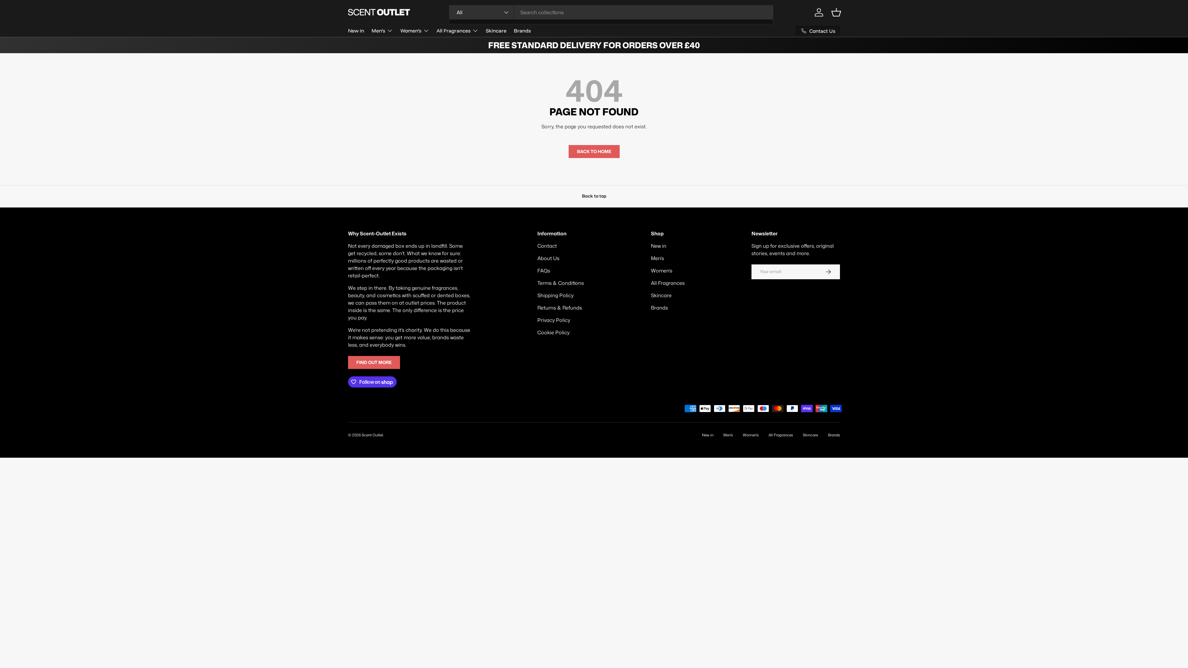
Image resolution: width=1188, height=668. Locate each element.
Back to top (594, 196)
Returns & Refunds (559, 307)
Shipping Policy (555, 295)
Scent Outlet (372, 435)
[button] (836, 12)
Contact (547, 245)
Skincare (496, 31)
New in (356, 31)
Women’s (410, 31)
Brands (522, 31)
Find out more (374, 362)
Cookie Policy (553, 332)
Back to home (594, 151)
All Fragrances (454, 31)
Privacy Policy (553, 320)
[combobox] (611, 12)
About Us (548, 258)
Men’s (378, 31)
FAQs (543, 270)
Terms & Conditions (560, 283)
